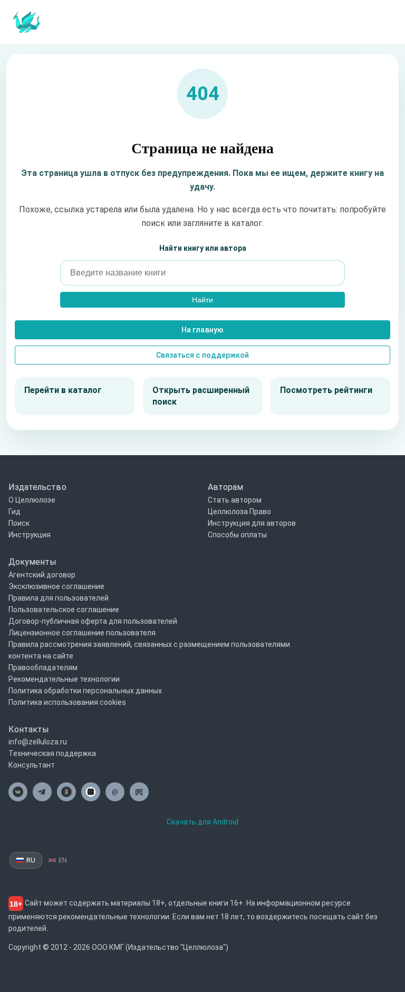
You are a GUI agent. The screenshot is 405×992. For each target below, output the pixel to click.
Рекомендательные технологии (64, 679)
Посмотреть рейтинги (326, 390)
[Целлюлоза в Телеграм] (42, 791)
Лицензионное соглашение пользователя (82, 632)
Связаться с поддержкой (202, 355)
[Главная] (26, 21)
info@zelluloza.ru (37, 742)
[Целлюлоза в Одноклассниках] (66, 791)
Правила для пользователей (58, 598)
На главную (202, 330)
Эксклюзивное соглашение (56, 586)
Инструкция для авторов (252, 523)
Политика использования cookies (67, 702)
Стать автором (235, 500)
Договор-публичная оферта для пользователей (92, 621)
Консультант (31, 765)
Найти (202, 300)
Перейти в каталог (63, 390)
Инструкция (29, 535)
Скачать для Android (202, 822)
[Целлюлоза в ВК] (17, 791)
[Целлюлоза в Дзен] (90, 791)
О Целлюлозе (31, 500)
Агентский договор (41, 575)
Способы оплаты (237, 535)
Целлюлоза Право (239, 511)
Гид (14, 511)
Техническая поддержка (52, 753)
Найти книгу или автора (202, 248)
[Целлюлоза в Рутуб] (139, 791)
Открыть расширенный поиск (200, 396)
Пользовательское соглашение (63, 609)
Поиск (19, 523)
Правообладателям (43, 667)
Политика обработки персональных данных (85, 690)
